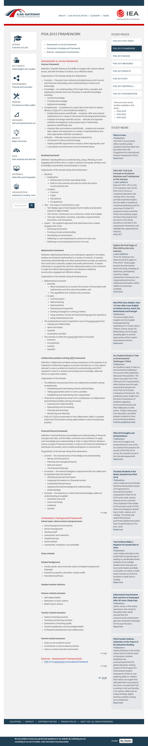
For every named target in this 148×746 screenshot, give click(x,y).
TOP (105, 513)
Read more (118, 158)
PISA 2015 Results (122, 71)
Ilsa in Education (77, 15)
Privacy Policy (68, 721)
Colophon (15, 721)
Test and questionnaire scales (25, 121)
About (62, 15)
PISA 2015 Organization (125, 94)
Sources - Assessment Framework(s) (63, 52)
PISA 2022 (121, 114)
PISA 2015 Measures (123, 63)
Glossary (95, 15)
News (106, 15)
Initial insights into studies (23, 67)
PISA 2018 (121, 111)
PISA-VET (117, 234)
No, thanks (126, 741)
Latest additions (120, 182)
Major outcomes (19, 139)
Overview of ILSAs (20, 46)
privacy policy (63, 742)
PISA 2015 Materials (123, 86)
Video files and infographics (24, 175)
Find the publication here (124, 422)
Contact (29, 721)
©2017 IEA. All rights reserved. (97, 721)
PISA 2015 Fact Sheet (123, 41)
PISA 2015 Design (121, 56)
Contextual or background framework (63, 48)
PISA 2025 (121, 117)
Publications (118, 138)
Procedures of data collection (25, 103)
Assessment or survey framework (61, 44)
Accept (114, 741)
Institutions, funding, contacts (25, 193)
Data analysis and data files (24, 157)
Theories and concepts (22, 85)
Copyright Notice (47, 721)
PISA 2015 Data (120, 78)
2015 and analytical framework (66, 662)
